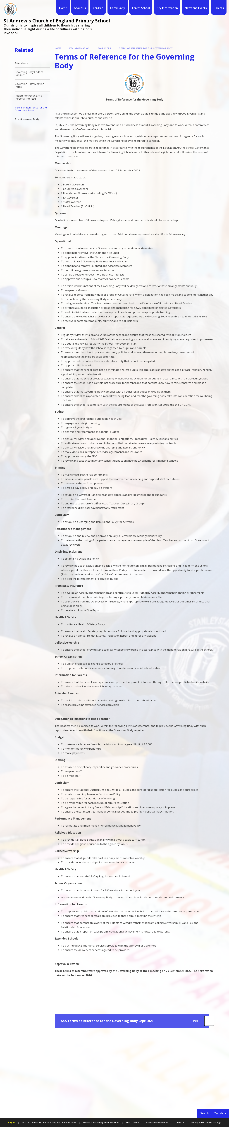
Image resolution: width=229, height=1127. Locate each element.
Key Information (79, 48)
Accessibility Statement (157, 1122)
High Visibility (132, 1122)
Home (58, 48)
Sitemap (180, 1122)
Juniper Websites (110, 1122)
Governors (104, 48)
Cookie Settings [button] (213, 1122)
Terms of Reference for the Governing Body (145, 48)
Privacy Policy (197, 1122)
